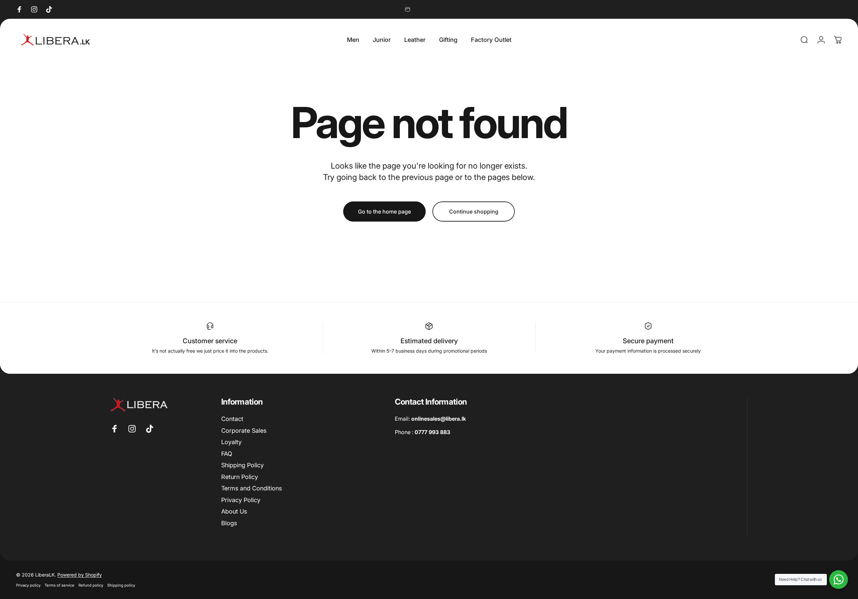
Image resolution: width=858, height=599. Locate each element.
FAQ (226, 453)
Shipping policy (121, 585)
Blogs (229, 523)
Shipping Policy (242, 465)
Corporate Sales (243, 430)
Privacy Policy (240, 499)
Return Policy (239, 476)
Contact (232, 418)
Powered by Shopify (79, 575)
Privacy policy (28, 585)
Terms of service (59, 585)
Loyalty (231, 441)
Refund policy (90, 585)
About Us (234, 511)
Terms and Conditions (251, 488)
